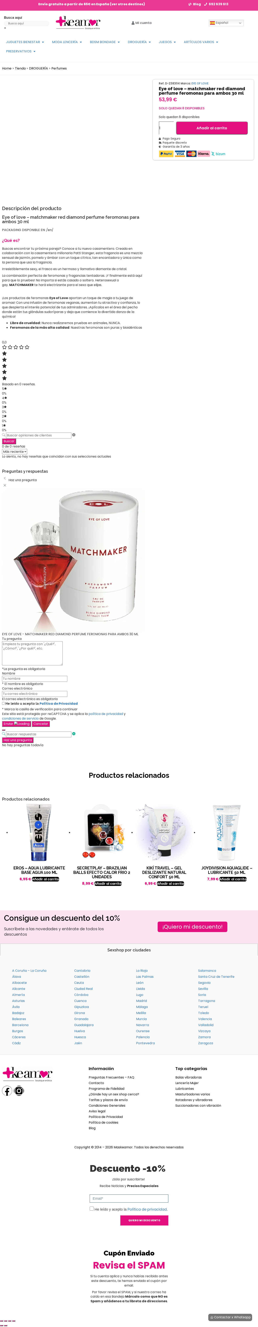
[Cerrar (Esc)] (13, 1321)
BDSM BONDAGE (103, 42)
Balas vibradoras (188, 1077)
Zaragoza (205, 1043)
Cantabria (82, 970)
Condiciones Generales (107, 1105)
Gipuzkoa (81, 1007)
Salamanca (207, 970)
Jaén (78, 1043)
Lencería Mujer (187, 1083)
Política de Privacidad (59, 703)
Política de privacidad (147, 1209)
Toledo (203, 1013)
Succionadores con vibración (198, 1105)
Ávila (16, 1007)
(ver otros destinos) (127, 4)
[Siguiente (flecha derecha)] (5, 1325)
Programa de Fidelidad (106, 1088)
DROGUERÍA (137, 42)
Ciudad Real (83, 988)
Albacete (19, 982)
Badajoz (18, 1013)
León (140, 982)
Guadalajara (84, 1025)
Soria (202, 994)
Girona (79, 1013)
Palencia (143, 1037)
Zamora (204, 1037)
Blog (92, 1128)
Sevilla (203, 988)
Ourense (143, 1031)
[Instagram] (19, 1091)
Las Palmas (145, 976)
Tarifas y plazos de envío (108, 1100)
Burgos (17, 1031)
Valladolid (205, 1025)
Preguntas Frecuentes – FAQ (111, 1077)
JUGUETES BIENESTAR (23, 42)
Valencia (205, 1019)
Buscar (9, 441)
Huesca (80, 1037)
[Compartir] (9, 1321)
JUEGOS (165, 42)
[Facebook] (7, 1091)
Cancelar (40, 723)
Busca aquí (13, 18)
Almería (18, 994)
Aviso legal (97, 1111)
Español (221, 23)
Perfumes (59, 68)
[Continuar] (3, 730)
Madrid (141, 1001)
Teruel (203, 1007)
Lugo (139, 994)
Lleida (140, 988)
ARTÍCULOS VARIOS (199, 42)
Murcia (141, 1019)
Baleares (19, 1019)
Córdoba (81, 994)
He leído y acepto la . (131, 1209)
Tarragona (206, 1001)
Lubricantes (184, 1088)
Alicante (18, 988)
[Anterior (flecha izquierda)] (1, 1325)
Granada (81, 1019)
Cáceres (19, 1037)
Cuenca (80, 1001)
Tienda (20, 68)
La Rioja (142, 970)
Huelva (79, 1031)
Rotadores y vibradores (193, 1100)
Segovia (204, 982)
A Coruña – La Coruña (29, 970)
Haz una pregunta (18, 740)
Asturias (18, 1001)
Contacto (96, 1083)
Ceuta (79, 982)
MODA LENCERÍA (65, 42)
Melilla (141, 1013)
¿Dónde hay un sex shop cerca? (114, 1094)
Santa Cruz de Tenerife (216, 976)
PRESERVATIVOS (18, 51)
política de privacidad (105, 714)
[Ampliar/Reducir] (1, 1321)
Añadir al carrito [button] (45, 879)
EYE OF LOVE (199, 83)
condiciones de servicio (20, 718)
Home (6, 68)
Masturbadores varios (192, 1094)
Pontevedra (145, 1043)
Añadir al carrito (212, 128)
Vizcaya (204, 1031)
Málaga (142, 1007)
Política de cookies (103, 1122)
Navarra (142, 1025)
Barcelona (20, 1025)
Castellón (81, 976)
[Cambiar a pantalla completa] (5, 1321)
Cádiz (16, 1043)
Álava (16, 976)
